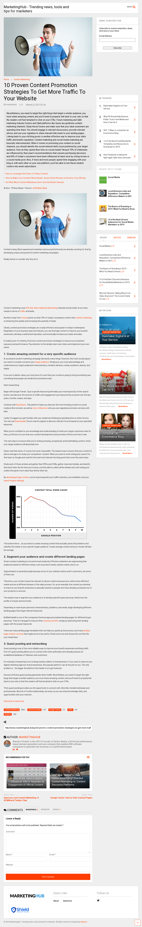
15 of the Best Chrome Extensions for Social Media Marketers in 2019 (121, 222)
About (56, 901)
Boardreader (20, 421)
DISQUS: (57, 809)
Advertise (67, 901)
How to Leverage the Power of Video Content (27, 174)
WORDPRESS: (32, 810)
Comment (10, 832)
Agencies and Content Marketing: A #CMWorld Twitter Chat (21, 799)
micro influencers (40, 408)
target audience (42, 362)
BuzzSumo (21, 405)
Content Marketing (112, 332)
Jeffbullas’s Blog (39, 188)
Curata (24, 318)
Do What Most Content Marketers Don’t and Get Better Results (35, 182)
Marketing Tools (110, 375)
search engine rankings (14, 480)
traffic (22, 311)
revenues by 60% (50, 621)
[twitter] (98, 900)
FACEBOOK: (45, 809)
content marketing (84, 318)
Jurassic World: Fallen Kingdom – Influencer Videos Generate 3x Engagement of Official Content (26, 781)
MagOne (84, 922)
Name (9, 855)
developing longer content (17, 477)
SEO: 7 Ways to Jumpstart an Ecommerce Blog (113, 433)
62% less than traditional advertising (41, 308)
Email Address (105, 36)
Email (52, 855)
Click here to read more (14, 701)
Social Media (114, 177)
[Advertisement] (48, 285)
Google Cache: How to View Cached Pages (71, 798)
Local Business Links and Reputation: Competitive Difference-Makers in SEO (119, 193)
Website (9, 865)
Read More (106, 359)
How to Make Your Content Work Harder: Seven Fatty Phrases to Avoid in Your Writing (46, 178)
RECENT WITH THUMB (110, 169)
